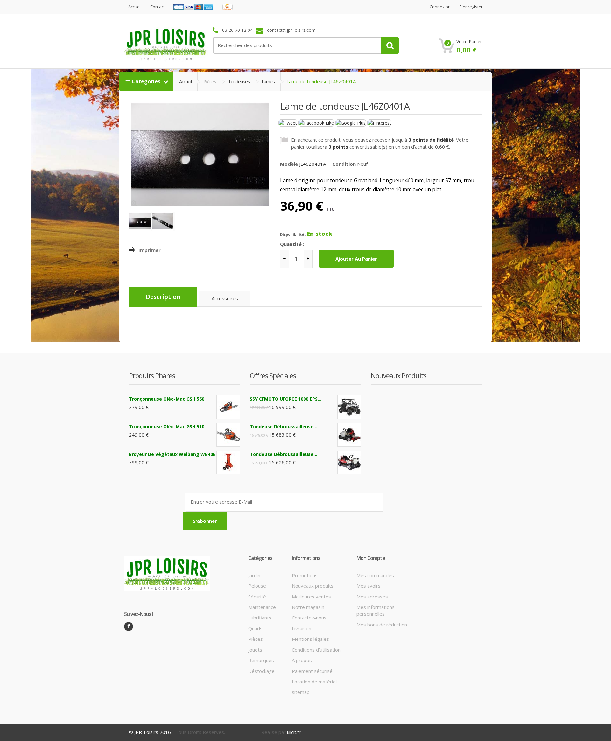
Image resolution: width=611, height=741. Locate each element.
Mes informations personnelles (375, 610)
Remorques (261, 660)
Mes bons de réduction (381, 624)
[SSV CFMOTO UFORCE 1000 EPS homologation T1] (349, 407)
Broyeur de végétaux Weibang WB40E (172, 454)
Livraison (301, 628)
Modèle (289, 164)
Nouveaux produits (313, 586)
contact (157, 6)
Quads (255, 628)
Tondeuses (239, 81)
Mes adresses (372, 596)
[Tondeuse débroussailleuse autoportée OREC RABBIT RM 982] (349, 462)
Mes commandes (375, 575)
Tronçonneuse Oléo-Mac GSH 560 (166, 399)
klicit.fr (294, 732)
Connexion (440, 6)
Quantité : (292, 244)
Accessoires (225, 298)
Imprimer (149, 250)
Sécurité (257, 596)
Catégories (147, 81)
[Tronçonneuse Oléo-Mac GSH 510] (228, 435)
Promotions (305, 575)
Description (163, 297)
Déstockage (261, 671)
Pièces (209, 81)
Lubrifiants (259, 617)
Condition (344, 164)
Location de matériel (314, 681)
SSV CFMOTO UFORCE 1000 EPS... (285, 399)
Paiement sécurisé (312, 671)
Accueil (135, 6)
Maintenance (262, 607)
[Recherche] (390, 45)
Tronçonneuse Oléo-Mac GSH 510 (166, 426)
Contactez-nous (309, 617)
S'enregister (471, 6)
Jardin (254, 575)
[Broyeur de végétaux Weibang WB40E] (228, 462)
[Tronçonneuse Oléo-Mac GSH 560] (228, 407)
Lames (268, 81)
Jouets (255, 650)
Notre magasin (308, 607)
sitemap (301, 692)
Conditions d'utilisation (316, 650)
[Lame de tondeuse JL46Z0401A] (140, 221)
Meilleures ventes (311, 596)
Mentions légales (310, 639)
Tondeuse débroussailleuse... (283, 426)
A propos (302, 660)
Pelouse (257, 586)
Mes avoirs (368, 586)
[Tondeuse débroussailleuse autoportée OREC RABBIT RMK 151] (349, 435)
